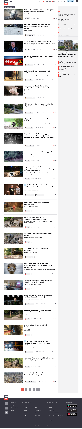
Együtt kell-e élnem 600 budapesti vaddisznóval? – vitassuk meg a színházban (39, 186)
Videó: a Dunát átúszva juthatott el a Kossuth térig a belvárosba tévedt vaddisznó (37, 26)
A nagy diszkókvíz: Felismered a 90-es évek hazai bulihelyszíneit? (67, 54)
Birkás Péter (30, 112)
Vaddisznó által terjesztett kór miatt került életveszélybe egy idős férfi (39, 359)
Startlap (25, 405)
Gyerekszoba (37, 410)
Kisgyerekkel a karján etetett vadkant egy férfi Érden (38, 120)
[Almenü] (11, 1)
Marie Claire (37, 415)
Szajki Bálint (40, 194)
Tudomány (54, 79)
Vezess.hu (26, 410)
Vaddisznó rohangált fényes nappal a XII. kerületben (38, 249)
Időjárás (40, 1)
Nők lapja (37, 412)
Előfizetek (70, 1)
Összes (70, 8)
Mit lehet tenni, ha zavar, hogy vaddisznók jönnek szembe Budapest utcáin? (37, 343)
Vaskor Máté (29, 64)
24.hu (28, 18)
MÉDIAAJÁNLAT (51, 420)
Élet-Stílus (54, 273)
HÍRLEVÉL (50, 407)
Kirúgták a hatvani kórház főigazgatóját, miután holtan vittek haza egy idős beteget (67, 62)
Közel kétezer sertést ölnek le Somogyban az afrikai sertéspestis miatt (39, 10)
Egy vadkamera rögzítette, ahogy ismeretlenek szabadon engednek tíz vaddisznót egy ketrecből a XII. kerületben (39, 135)
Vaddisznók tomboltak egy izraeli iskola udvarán (38, 234)
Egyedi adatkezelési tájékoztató (56, 415)
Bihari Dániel (30, 351)
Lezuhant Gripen (47, 1)
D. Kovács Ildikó (30, 97)
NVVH (54, 1)
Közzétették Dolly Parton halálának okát (68, 75)
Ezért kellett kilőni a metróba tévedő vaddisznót (37, 72)
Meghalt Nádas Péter (64, 72)
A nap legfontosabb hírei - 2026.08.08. (37, 41)
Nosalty (25, 415)
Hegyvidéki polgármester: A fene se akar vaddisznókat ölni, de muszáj (38, 296)
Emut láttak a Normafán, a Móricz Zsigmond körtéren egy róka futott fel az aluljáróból (38, 265)
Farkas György (30, 303)
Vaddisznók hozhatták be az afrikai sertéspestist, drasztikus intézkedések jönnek (37, 88)
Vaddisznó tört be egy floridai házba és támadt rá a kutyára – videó (38, 281)
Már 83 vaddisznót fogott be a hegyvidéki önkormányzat (38, 153)
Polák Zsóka (29, 127)
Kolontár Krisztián (31, 381)
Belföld (55, 18)
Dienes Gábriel (30, 145)
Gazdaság (55, 97)
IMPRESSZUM (51, 410)
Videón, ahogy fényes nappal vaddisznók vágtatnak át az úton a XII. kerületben (38, 105)
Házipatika (37, 405)
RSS (49, 405)
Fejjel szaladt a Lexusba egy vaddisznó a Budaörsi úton (38, 203)
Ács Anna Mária (30, 35)
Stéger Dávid (30, 79)
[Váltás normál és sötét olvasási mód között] (65, 1)
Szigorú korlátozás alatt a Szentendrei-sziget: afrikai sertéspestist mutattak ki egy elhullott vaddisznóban (39, 168)
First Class (26, 412)
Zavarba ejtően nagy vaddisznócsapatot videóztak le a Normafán (38, 311)
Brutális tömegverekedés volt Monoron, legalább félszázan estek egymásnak (67, 68)
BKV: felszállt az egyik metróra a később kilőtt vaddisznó (38, 57)
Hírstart (25, 407)
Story (36, 407)
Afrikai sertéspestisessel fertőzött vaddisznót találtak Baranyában (36, 218)
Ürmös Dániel (30, 194)
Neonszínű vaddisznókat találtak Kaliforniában (35, 326)
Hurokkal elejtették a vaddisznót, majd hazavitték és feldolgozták (37, 374)
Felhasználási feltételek (54, 412)
